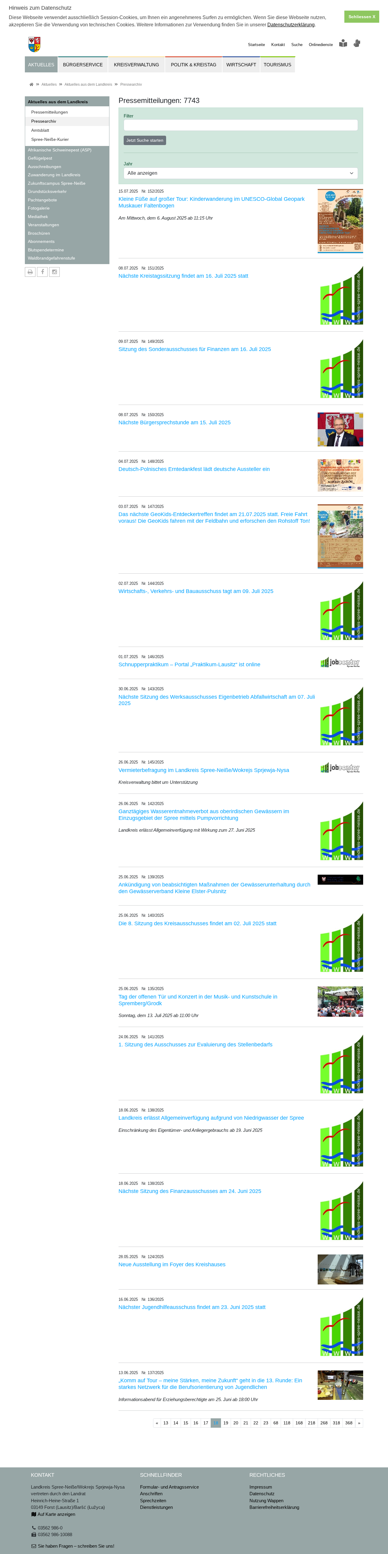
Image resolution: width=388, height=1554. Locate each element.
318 (336, 1422)
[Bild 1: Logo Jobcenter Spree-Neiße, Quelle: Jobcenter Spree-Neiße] (340, 662)
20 (235, 1422)
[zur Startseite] (32, 44)
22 (255, 1422)
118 (286, 1422)
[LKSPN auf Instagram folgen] (54, 272)
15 (185, 1422)
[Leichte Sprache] (343, 44)
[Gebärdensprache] (356, 44)
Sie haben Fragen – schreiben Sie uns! (75, 1546)
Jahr (128, 163)
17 (205, 1422)
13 (165, 1422)
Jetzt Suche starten (144, 140)
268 (324, 1422)
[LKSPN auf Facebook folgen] (42, 272)
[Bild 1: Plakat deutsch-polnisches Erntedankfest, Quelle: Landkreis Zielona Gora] (340, 474)
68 (275, 1422)
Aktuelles (49, 84)
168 (299, 1422)
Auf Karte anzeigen (56, 1514)
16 (195, 1422)
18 (217, 1422)
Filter (128, 115)
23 (265, 1422)
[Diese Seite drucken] (30, 272)
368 (349, 1422)
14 (175, 1422)
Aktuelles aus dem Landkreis (88, 84)
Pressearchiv (131, 84)
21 (245, 1422)
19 (225, 1422)
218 (311, 1422)
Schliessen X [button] (362, 16)
